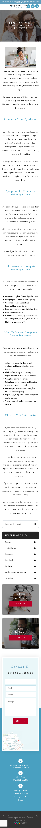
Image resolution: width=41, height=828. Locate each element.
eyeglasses (9, 554)
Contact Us (19, 637)
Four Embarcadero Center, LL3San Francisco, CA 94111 (20, 766)
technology (9, 578)
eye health (9, 560)
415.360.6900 (20, 780)
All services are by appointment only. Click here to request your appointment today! (20, 2)
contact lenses (10, 548)
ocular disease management (15, 572)
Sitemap (30, 817)
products (8, 566)
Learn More (19, 603)
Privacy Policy (21, 817)
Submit (19, 721)
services (8, 542)
